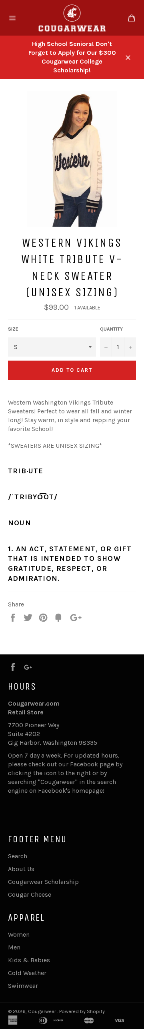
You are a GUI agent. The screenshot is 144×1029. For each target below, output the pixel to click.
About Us (21, 869)
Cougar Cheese (29, 894)
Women (19, 934)
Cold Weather (27, 973)
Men (14, 947)
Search (17, 856)
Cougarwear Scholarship (43, 881)
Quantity (111, 329)
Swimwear (23, 985)
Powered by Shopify (82, 1011)
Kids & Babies (29, 960)
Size (13, 329)
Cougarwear (42, 1011)
